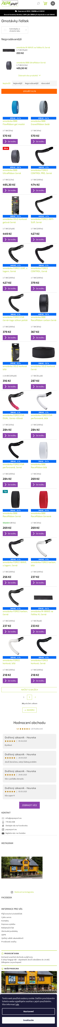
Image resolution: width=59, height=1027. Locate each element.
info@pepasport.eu (13, 818)
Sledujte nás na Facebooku (16, 825)
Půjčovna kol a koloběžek (11, 913)
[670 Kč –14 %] (15, 107)
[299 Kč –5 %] (15, 401)
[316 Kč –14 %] (43, 450)
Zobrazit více (29, 805)
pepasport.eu (11, 829)
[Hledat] (38, 3)
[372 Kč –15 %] (15, 352)
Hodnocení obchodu (29, 722)
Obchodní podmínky (9, 931)
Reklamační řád (7, 927)
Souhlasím (28, 1020)
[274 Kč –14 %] (43, 597)
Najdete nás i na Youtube (15, 833)
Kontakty (5, 920)
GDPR (3, 934)
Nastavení (28, 1011)
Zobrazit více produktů (28, 75)
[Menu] (53, 3)
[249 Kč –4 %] (43, 548)
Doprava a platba (8, 924)
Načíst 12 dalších (29, 689)
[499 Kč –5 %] (43, 156)
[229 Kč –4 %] (15, 646)
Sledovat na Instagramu (24, 892)
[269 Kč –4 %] (15, 548)
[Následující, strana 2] (29, 697)
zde (17, 1004)
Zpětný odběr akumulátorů (12, 938)
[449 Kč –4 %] (43, 205)
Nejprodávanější (31, 83)
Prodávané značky (8, 941)
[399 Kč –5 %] (43, 254)
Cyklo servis (6, 917)
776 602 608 (10, 822)
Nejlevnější (17, 83)
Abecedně (45, 83)
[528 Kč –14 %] (15, 205)
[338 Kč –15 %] (43, 352)
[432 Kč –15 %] (43, 303)
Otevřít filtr (29, 91)
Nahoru (30, 710)
